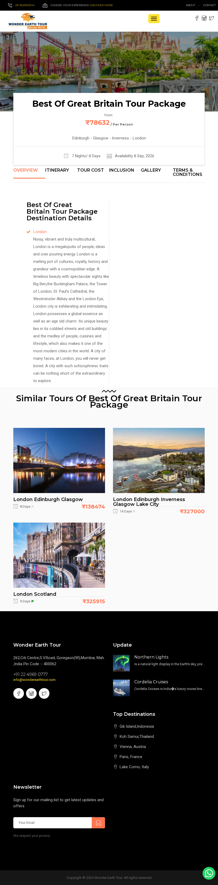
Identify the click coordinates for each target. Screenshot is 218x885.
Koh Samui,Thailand (137, 736)
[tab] (29, 173)
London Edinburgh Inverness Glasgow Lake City (149, 502)
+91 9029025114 (24, 5)
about (190, 5)
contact (210, 5)
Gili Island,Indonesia (137, 726)
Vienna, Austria (133, 746)
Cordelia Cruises (151, 682)
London (40, 231)
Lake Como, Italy (134, 766)
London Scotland (34, 594)
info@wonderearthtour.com (34, 680)
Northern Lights (151, 657)
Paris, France (131, 756)
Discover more (101, 5)
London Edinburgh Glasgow (48, 499)
